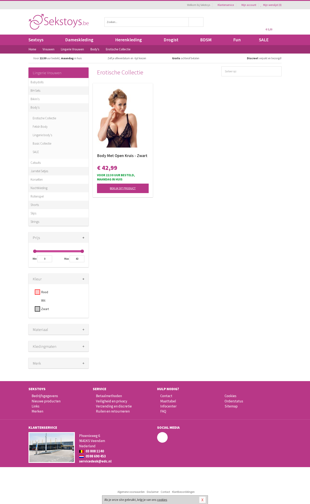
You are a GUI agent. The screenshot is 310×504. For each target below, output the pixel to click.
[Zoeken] (196, 22)
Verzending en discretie (114, 406)
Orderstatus (234, 401)
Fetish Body (40, 127)
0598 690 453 (95, 456)
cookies (162, 500)
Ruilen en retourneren (113, 411)
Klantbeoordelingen (183, 492)
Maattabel (168, 401)
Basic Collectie (42, 143)
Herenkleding (128, 40)
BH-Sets (35, 91)
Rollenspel (37, 196)
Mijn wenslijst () (272, 5)
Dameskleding (79, 40)
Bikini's (35, 99)
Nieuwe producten (46, 401)
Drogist (171, 40)
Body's (35, 107)
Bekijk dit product (123, 188)
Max (66, 259)
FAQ (163, 411)
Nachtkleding (39, 188)
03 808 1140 (94, 451)
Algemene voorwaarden (131, 492)
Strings (35, 222)
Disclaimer (153, 492)
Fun (237, 40)
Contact (166, 396)
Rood (44, 292)
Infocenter (168, 406)
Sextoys (35, 40)
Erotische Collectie (44, 118)
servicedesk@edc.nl (95, 461)
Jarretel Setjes (39, 171)
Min (35, 259)
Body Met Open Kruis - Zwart (122, 155)
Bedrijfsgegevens (45, 396)
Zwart (45, 309)
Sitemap (231, 406)
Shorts (35, 205)
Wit (43, 300)
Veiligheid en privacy (111, 401)
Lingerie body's (42, 135)
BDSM (206, 40)
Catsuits (36, 163)
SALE (264, 40)
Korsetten (37, 179)
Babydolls (37, 82)
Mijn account (248, 5)
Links (35, 406)
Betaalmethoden (109, 396)
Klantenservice (226, 5)
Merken (37, 411)
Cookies (230, 396)
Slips (33, 213)
